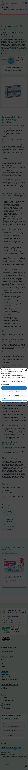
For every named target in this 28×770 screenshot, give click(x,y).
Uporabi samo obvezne (14, 391)
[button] (26, 370)
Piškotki (4, 398)
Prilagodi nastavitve (14, 395)
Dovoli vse (14, 388)
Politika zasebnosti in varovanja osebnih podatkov (14, 400)
